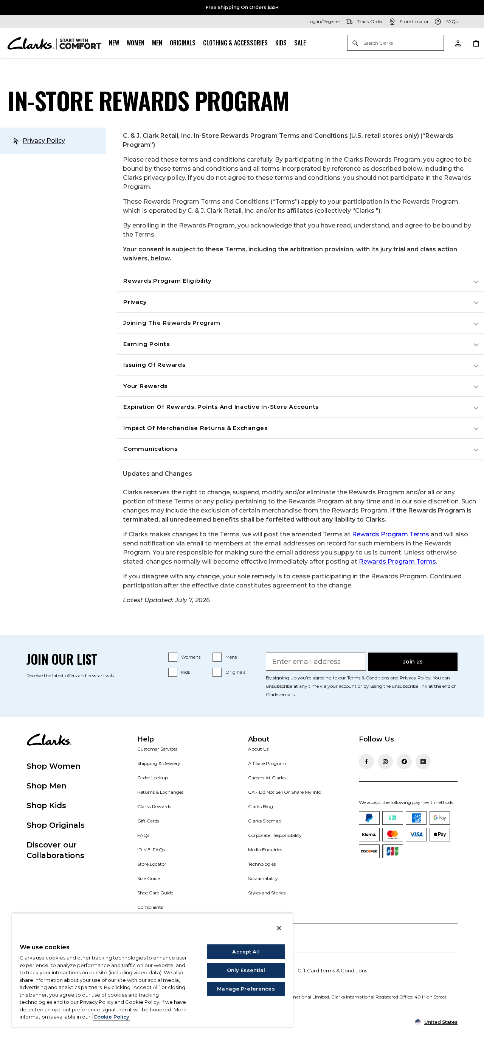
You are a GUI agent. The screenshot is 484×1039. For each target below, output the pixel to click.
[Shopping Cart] (475, 42)
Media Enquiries (265, 849)
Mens (231, 657)
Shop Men (46, 785)
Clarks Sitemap (264, 821)
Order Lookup (152, 777)
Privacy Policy (44, 140)
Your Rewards (145, 385)
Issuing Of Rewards (154, 364)
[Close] (279, 928)
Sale (300, 42)
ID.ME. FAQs (151, 849)
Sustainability (263, 878)
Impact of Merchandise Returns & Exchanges (195, 427)
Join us (413, 661)
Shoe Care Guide (155, 893)
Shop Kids (46, 805)
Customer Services (157, 749)
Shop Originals (55, 825)
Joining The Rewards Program (171, 322)
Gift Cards (148, 821)
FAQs (143, 835)
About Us (258, 749)
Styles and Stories (266, 893)
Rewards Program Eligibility (167, 280)
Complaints (150, 907)
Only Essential (246, 970)
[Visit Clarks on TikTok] (404, 761)
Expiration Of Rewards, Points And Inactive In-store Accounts (221, 406)
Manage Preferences (246, 989)
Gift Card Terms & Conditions (332, 970)
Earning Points (146, 343)
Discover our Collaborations (55, 850)
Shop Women (53, 766)
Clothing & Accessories (235, 42)
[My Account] (457, 42)
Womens (190, 657)
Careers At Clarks (266, 777)
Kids (281, 42)
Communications (150, 448)
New (114, 42)
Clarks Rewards (154, 806)
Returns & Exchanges (160, 792)
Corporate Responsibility (275, 835)
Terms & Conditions (368, 678)
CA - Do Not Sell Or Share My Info (284, 792)
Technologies (262, 864)
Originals (182, 42)
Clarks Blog (260, 806)
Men (157, 42)
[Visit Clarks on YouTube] (423, 761)
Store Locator (151, 864)
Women (135, 42)
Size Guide (148, 878)
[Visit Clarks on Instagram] (385, 761)
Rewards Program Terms (390, 534)
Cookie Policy (111, 1017)
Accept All (245, 952)
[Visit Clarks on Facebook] (366, 761)
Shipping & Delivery (158, 763)
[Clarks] (54, 42)
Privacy (135, 301)
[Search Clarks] (395, 43)
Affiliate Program (267, 763)
